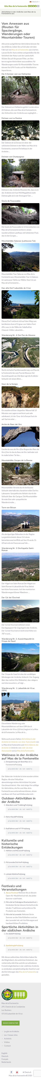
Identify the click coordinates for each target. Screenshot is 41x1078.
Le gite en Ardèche (11, 1031)
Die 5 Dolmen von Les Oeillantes (16, 74)
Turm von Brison (9, 507)
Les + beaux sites (11, 1035)
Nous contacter (10, 1023)
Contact (7, 1046)
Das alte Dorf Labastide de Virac (16, 288)
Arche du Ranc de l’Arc (12, 424)
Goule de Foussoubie (11, 201)
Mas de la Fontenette (20, 50)
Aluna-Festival (12, 893)
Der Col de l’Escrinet (11, 597)
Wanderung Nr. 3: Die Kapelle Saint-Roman (18, 549)
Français (5, 1059)
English (4, 1053)
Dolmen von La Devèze (12, 118)
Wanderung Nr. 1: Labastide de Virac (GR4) (18, 689)
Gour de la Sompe (10, 384)
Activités (7, 1038)
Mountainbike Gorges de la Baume (17, 460)
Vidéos (7, 1042)
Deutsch (35, 2)
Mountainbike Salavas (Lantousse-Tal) (19, 241)
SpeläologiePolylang (14, 945)
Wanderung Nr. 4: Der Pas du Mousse (18, 335)
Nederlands (6, 1062)
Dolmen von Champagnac (13, 156)
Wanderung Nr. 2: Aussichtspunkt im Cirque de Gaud (18, 640)
